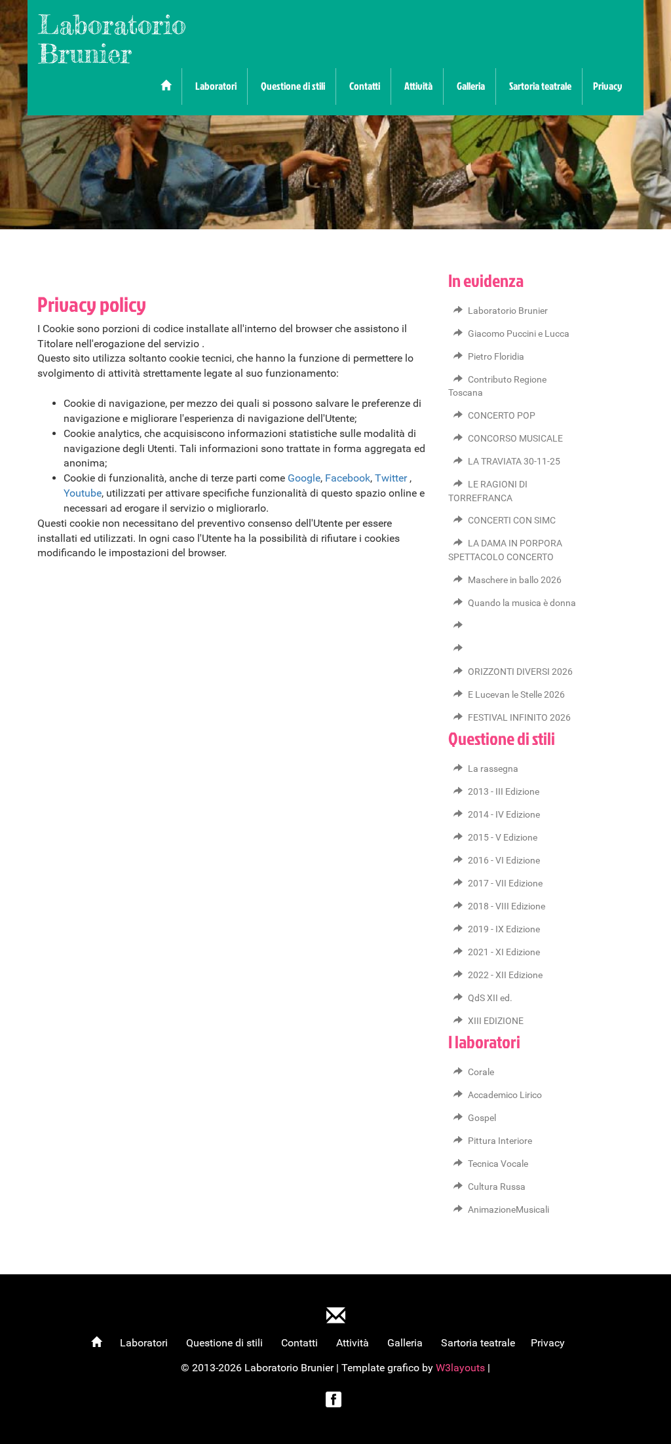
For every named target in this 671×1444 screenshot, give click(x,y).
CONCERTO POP (501, 415)
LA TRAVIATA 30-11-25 (514, 461)
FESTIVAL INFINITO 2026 (519, 717)
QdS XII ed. (490, 998)
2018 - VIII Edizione (506, 906)
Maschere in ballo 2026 (515, 580)
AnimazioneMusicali (508, 1209)
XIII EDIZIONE (496, 1021)
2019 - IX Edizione (504, 929)
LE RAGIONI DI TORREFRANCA (487, 491)
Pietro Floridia (496, 356)
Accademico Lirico (505, 1095)
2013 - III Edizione (503, 791)
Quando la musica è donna (522, 603)
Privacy (608, 86)
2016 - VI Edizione (504, 860)
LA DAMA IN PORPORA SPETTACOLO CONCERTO (505, 550)
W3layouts (462, 1367)
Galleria (471, 86)
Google (304, 478)
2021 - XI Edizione (504, 952)
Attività (418, 86)
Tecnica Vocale (498, 1163)
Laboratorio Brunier (112, 39)
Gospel (482, 1118)
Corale (481, 1072)
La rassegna (493, 768)
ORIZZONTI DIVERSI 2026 (520, 671)
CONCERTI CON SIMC (512, 520)
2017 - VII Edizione (505, 883)
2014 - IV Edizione (504, 814)
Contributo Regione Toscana (497, 386)
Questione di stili (293, 86)
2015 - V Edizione (502, 837)
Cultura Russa (497, 1186)
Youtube (83, 493)
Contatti (364, 86)
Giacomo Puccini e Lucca (518, 333)
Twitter (391, 478)
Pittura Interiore (500, 1141)
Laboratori (216, 86)
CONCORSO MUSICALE (515, 438)
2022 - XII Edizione (505, 975)
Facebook (347, 478)
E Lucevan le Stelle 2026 (516, 694)
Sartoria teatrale (540, 86)
